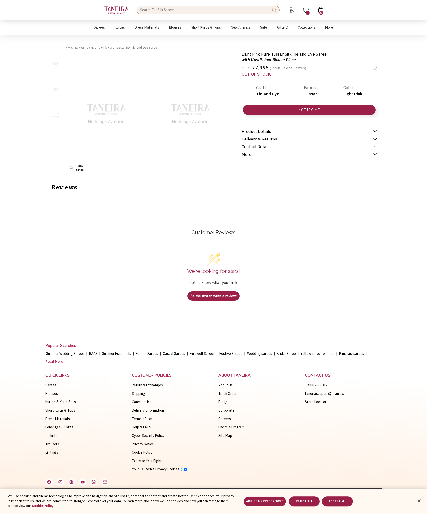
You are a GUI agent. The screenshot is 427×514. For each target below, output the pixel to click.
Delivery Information (148, 410)
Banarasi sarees (351, 353)
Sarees (50, 385)
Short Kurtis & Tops (60, 410)
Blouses (51, 393)
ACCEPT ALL (337, 501)
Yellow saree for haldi (317, 353)
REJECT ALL (304, 501)
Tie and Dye (82, 48)
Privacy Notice (143, 444)
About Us (225, 385)
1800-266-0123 (317, 385)
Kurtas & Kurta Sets (60, 402)
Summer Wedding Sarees (65, 353)
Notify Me (309, 110)
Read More (54, 361)
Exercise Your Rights (147, 461)
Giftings (51, 452)
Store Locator (315, 402)
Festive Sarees (230, 353)
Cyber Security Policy (148, 435)
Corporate (226, 410)
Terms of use (142, 419)
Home (68, 48)
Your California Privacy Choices (156, 469)
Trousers (52, 444)
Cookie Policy (142, 452)
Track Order (227, 393)
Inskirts (51, 435)
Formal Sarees (147, 353)
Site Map (225, 435)
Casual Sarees (174, 353)
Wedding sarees (259, 353)
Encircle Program (231, 427)
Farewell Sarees (202, 353)
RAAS (93, 353)
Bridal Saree (286, 353)
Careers (224, 419)
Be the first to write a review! (214, 296)
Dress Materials (57, 419)
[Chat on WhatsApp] (93, 482)
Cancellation (141, 402)
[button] (99, 30)
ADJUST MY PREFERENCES (264, 501)
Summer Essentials (116, 353)
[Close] (419, 500)
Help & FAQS (141, 427)
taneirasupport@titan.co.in (325, 393)
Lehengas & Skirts (59, 427)
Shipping (138, 393)
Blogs (223, 402)
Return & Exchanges (147, 385)
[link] (175, 30)
